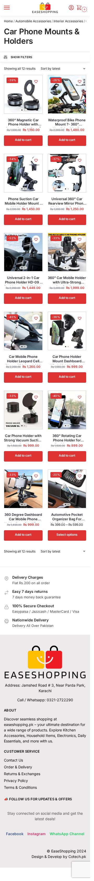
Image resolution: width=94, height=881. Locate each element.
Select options (67, 535)
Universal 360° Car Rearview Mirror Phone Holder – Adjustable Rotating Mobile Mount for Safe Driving (66, 201)
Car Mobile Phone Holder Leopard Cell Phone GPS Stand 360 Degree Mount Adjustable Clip (23, 358)
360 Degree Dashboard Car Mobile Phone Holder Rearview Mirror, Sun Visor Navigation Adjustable (23, 516)
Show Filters (21, 57)
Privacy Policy (16, 780)
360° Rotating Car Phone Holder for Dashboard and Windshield (66, 438)
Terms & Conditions (20, 787)
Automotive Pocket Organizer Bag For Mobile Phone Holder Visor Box (67, 516)
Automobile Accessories (33, 21)
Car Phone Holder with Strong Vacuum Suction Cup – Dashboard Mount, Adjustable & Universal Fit (23, 438)
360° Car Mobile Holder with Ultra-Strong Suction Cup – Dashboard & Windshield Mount (67, 280)
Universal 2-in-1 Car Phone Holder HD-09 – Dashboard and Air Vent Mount (23, 280)
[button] (80, 8)
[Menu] (12, 8)
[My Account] (71, 8)
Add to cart (23, 140)
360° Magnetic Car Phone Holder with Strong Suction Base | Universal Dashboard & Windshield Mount (23, 122)
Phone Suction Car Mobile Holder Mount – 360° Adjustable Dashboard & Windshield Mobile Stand (23, 201)
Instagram (36, 833)
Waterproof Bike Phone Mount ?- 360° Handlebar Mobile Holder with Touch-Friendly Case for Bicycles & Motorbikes (67, 122)
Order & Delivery (18, 767)
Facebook (15, 833)
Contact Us (13, 760)
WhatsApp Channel (67, 833)
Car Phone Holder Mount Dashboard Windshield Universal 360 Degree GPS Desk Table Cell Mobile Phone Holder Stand (67, 358)
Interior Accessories (68, 21)
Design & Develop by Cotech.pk (59, 856)
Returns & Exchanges (22, 773)
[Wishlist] (36, 81)
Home (8, 21)
